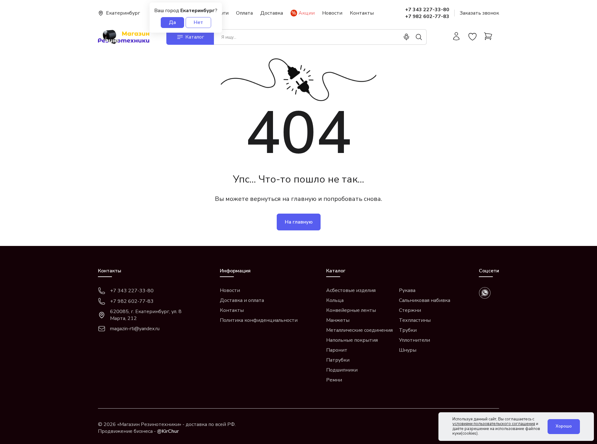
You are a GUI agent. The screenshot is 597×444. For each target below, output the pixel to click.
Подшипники (342, 370)
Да (172, 22)
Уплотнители (414, 340)
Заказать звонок (479, 13)
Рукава (407, 290)
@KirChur (168, 431)
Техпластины (415, 320)
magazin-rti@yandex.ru (135, 328)
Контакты (362, 13)
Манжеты (337, 320)
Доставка (271, 13)
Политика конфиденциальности (259, 320)
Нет (198, 22)
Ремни (334, 380)
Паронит (336, 350)
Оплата (244, 13)
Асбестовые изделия (351, 290)
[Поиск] (419, 37)
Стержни (410, 310)
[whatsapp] (485, 293)
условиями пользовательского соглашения (493, 424)
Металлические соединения (359, 330)
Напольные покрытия (352, 340)
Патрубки (337, 360)
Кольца (335, 300)
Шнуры (407, 350)
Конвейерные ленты (351, 310)
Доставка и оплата (242, 300)
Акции (306, 13)
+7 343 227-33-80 (427, 9)
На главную (298, 222)
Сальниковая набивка (424, 300)
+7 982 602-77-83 (427, 16)
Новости (332, 13)
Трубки (408, 330)
